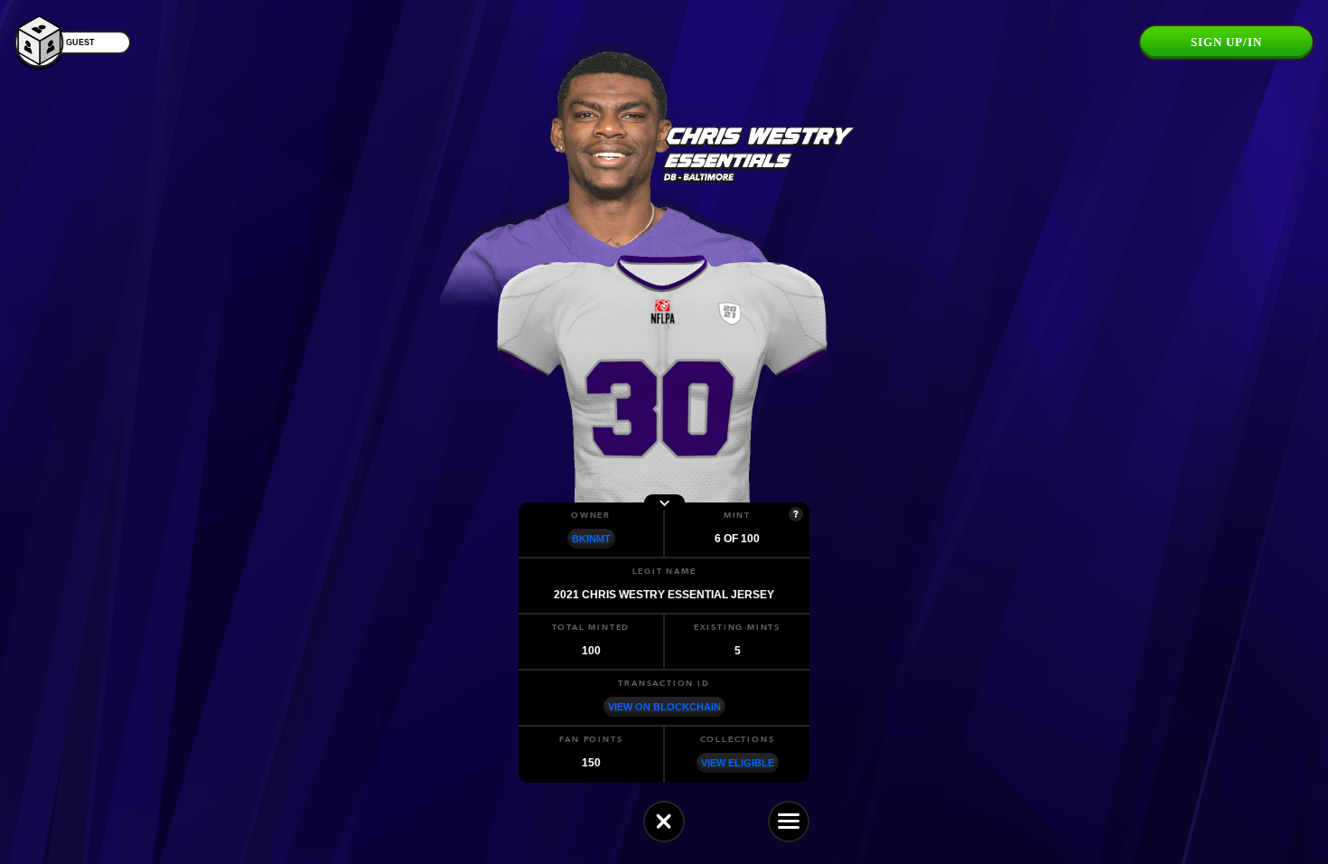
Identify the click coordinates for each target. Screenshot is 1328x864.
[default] (664, 822)
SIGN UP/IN (1226, 42)
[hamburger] (789, 822)
